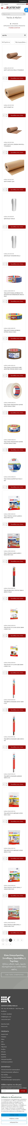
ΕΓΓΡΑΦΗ (23, 1090)
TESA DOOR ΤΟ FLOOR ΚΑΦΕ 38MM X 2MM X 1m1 (13, 665)
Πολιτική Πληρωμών (6, 1077)
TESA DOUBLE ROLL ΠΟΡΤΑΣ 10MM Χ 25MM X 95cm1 (14, 591)
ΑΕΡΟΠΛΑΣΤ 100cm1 (9, 218)
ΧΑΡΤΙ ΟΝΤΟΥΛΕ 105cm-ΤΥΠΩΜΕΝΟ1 (14, 70)
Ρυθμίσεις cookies (14, 1118)
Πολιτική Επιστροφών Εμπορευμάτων (10, 1079)
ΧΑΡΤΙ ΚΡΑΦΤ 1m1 (8, 107)
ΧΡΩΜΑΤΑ (15, 23)
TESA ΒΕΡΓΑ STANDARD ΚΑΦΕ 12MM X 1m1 (14, 739)
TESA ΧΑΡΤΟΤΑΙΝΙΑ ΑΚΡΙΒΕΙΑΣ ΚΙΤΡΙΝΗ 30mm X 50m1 (12, 331)
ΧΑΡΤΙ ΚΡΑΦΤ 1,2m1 (9, 181)
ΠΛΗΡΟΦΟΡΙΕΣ (22, 1)
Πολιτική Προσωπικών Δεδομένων (10, 1072)
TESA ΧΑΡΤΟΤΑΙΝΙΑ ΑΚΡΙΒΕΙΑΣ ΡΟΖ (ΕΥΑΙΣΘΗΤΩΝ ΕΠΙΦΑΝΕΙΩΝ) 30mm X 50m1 (14, 294)
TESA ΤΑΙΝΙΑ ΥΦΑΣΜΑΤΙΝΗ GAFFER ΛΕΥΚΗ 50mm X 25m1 (13, 405)
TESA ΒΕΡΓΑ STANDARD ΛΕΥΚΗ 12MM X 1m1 (14, 702)
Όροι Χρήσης (4, 1074)
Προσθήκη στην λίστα (17, 78)
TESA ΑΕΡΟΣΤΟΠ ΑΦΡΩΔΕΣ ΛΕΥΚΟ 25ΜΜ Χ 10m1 (13, 851)
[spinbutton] (5, 78)
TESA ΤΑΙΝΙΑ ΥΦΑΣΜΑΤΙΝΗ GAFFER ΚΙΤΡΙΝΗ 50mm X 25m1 (13, 442)
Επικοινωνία (4, 1026)
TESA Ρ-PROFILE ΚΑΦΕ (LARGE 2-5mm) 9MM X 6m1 (12, 554)
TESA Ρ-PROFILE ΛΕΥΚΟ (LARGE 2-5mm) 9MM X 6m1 (13, 516)
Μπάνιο (3, 1044)
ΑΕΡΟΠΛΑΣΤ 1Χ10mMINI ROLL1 (12, 255)
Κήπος (2, 1039)
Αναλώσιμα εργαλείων (7, 1061)
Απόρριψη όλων (14, 1122)
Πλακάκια (3, 1036)
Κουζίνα (3, 1049)
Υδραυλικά (4, 1046)
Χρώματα (3, 1054)
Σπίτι (2, 1041)
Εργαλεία (3, 1056)
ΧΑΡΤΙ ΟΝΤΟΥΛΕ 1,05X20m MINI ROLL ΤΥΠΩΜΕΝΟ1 (14, 145)
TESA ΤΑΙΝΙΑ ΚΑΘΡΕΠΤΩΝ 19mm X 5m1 (13, 479)
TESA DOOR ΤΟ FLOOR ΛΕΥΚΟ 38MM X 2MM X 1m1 (14, 628)
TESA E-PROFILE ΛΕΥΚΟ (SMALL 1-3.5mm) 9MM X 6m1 (13, 888)
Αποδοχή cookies (14, 1114)
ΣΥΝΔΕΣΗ (5, 4)
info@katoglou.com (6, 1016)
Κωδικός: (9, 68)
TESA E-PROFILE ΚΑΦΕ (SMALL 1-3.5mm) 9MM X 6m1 (12, 925)
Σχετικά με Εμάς (5, 1024)
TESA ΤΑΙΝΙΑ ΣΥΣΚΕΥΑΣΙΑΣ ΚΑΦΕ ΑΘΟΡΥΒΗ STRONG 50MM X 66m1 (13, 368)
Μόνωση (3, 1051)
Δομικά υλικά (4, 1034)
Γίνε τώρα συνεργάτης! (14, 974)
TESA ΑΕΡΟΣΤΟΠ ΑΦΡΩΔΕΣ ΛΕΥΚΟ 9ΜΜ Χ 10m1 (13, 814)
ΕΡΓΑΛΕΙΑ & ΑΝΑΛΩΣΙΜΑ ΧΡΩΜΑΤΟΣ (14, 25)
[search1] (24, 14)
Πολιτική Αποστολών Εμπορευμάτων (10, 1069)
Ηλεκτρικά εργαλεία (6, 1059)
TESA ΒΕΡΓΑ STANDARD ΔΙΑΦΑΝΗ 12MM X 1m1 (13, 777)
